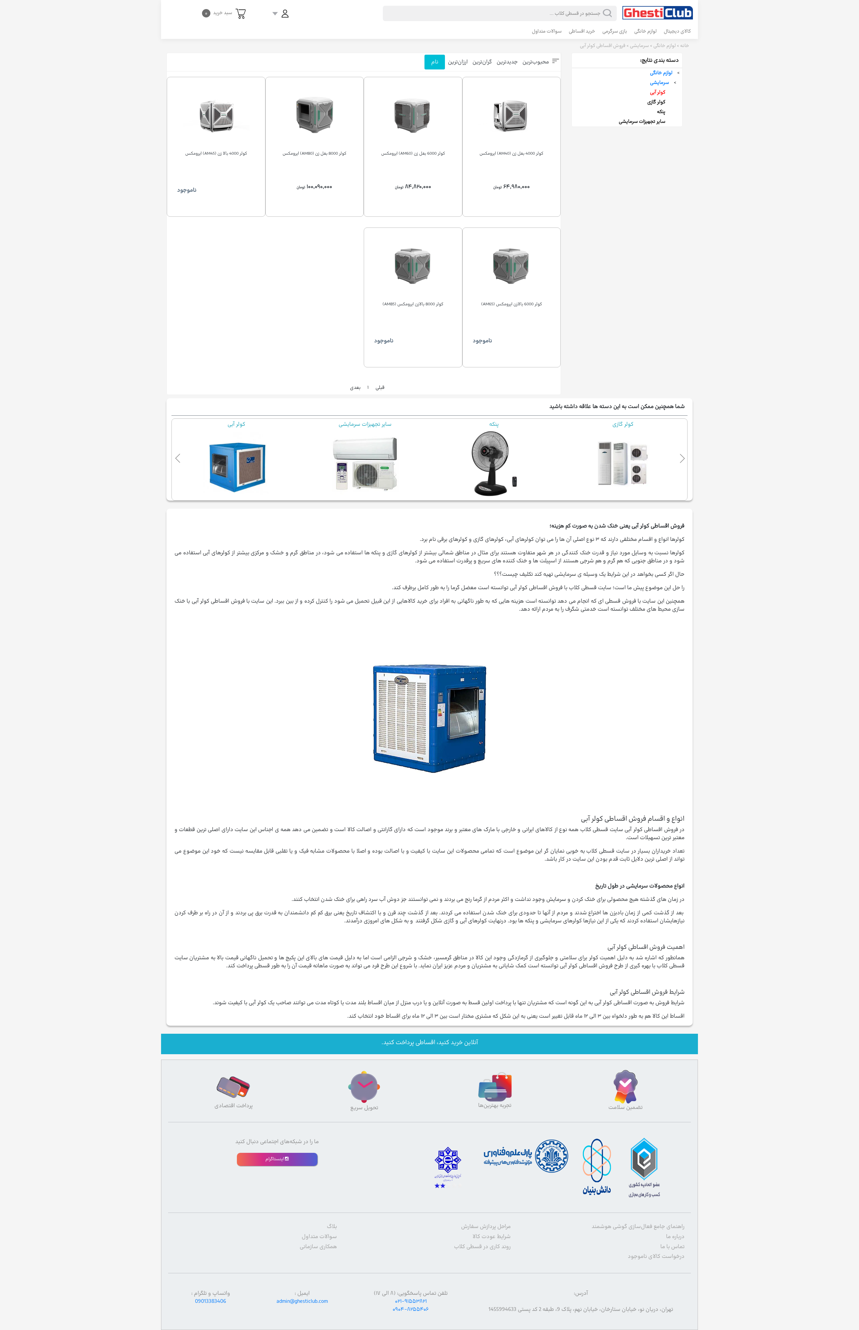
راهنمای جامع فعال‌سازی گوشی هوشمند (638, 1227)
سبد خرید (218, 12)
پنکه (661, 111)
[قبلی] (178, 457)
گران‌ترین (482, 62)
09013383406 (210, 1301)
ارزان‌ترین (458, 62)
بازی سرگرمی (614, 31)
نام (434, 62)
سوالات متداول (547, 31)
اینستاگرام (275, 1159)
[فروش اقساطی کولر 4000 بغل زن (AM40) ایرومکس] (512, 115)
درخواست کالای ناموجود (656, 1256)
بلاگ (332, 1227)
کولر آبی (657, 92)
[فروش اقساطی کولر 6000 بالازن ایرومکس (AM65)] (512, 266)
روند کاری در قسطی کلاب (482, 1247)
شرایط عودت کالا (491, 1237)
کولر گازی (656, 102)
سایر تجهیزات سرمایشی (642, 121)
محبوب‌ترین (535, 62)
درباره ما (675, 1237)
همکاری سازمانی (318, 1247)
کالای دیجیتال (677, 31)
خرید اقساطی (582, 31)
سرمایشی (639, 45)
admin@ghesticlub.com (302, 1301)
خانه (684, 45)
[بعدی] (681, 457)
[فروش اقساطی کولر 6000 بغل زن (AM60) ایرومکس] (413, 115)
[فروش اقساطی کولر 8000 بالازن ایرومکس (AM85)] (413, 266)
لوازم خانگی (645, 31)
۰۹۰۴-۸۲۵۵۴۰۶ (411, 1310)
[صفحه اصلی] (657, 9)
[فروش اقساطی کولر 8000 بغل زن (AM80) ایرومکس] (315, 115)
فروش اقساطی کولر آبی (602, 45)
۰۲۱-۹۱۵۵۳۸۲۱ (411, 1301)
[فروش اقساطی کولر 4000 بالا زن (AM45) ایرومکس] (216, 115)
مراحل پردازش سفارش (486, 1227)
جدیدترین (507, 62)
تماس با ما (672, 1247)
